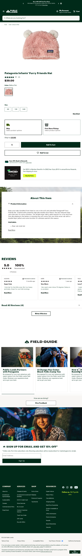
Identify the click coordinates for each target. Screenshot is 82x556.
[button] (13, 138)
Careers (4, 503)
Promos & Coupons (37, 498)
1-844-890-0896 (38, 546)
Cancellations (50, 498)
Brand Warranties (51, 524)
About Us (4, 491)
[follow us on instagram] (68, 487)
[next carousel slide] (58, 3)
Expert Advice (50, 491)
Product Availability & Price (52, 509)
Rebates (34, 494)
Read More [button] (11, 230)
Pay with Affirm (21, 522)
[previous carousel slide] (23, 3)
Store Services (21, 503)
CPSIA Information (51, 513)
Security (48, 527)
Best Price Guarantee (52, 505)
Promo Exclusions (51, 517)
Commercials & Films (8, 506)
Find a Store (35, 491)
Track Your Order (21, 515)
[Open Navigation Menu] (3, 11)
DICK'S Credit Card (22, 500)
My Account (20, 506)
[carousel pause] (61, 3)
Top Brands (35, 501)
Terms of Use (5, 541)
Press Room (5, 510)
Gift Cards (20, 518)
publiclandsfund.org (46, 551)
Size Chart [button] (76, 114)
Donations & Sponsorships (6, 495)
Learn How (29, 162)
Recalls (48, 520)
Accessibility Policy (38, 541)
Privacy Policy (21, 541)
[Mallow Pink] (9, 92)
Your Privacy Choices (54, 541)
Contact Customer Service (22, 511)
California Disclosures (74, 541)
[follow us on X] (72, 487)
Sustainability (6, 500)
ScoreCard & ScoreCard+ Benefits (24, 495)
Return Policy (49, 494)
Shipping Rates (50, 501)
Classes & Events (21, 491)
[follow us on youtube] (76, 487)
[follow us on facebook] (64, 487)
